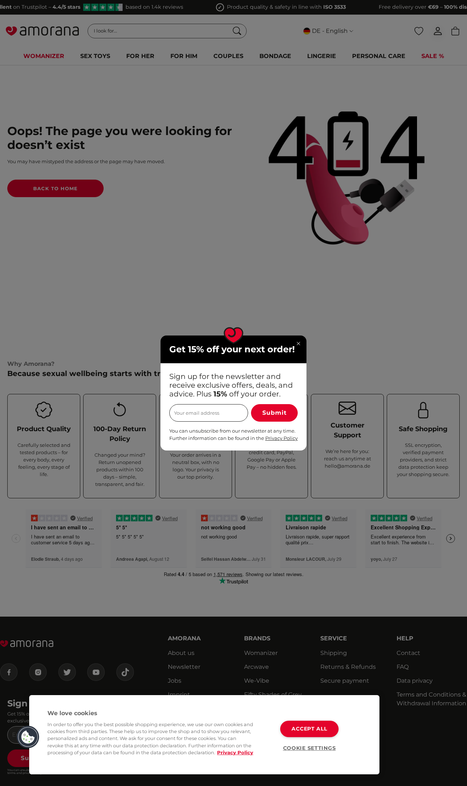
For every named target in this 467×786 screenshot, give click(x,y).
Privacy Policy (235, 752)
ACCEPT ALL (309, 728)
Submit (274, 412)
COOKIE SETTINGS (309, 748)
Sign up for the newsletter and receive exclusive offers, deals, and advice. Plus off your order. (231, 385)
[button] (28, 737)
